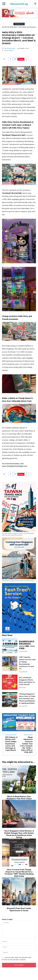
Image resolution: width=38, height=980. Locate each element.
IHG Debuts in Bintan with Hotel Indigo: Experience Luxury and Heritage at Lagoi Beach (11, 743)
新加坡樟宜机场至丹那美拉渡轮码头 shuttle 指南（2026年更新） (27, 645)
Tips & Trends (8, 50)
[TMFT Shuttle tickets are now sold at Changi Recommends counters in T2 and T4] (9, 663)
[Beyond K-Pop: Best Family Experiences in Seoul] (19, 891)
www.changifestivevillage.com (14, 466)
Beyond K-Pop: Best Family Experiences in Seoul (19, 909)
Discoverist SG (23, 651)
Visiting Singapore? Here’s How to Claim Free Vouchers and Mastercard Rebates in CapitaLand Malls (27, 698)
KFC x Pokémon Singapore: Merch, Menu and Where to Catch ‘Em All (27, 681)
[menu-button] (4, 3)
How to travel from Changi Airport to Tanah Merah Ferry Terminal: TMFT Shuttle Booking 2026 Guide (19, 872)
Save (22, 59)
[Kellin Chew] (3, 48)
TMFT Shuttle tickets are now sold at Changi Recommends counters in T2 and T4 (27, 663)
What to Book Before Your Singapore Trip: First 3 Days (19, 797)
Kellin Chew (11, 48)
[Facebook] (10, 59)
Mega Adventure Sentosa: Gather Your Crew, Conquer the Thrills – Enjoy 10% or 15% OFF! (26, 744)
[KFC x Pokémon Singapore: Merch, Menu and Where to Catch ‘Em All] (9, 682)
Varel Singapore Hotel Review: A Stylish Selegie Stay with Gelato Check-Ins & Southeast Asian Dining (19, 834)
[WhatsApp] (27, 59)
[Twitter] (15, 59)
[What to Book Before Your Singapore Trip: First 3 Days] (19, 779)
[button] (35, 4)
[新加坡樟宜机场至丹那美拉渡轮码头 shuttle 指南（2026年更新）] (9, 646)
